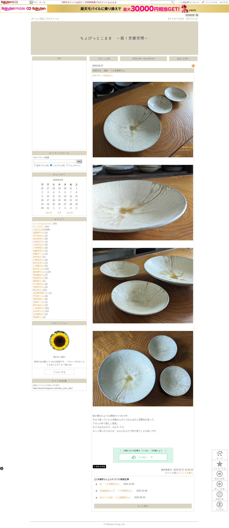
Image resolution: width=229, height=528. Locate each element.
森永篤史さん (39, 305)
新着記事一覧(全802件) (143, 58)
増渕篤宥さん (39, 299)
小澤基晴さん (39, 248)
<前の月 (48, 213)
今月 (59, 213)
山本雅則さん (39, 314)
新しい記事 (220, 489)
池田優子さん (39, 232)
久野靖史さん (39, 260)
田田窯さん (38, 281)
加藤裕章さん (39, 251)
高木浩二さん (39, 269)
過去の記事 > (183, 58)
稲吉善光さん (39, 238)
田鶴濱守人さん (40, 272)
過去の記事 (220, 479)
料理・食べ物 (39, 2)
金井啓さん (38, 257)
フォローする (220, 468)
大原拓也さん (39, 245)
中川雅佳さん (39, 284)
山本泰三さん (39, 311)
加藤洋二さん (39, 254)
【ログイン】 (191, 18)
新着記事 (220, 499)
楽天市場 (224, 2)
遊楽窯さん (38, 317)
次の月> (70, 213)
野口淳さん (38, 290)
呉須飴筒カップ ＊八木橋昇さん (116, 490)
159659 (190, 15)
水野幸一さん (39, 302)
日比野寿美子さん (41, 293)
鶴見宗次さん (39, 278)
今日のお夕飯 (39, 229)
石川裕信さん (39, 235)
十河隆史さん (39, 266)
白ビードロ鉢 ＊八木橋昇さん (115, 497)
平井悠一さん (39, 296)
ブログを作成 (211, 2)
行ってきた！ (39, 226)
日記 (42, 18)
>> (189, 2)
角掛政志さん (39, 275)
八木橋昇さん (39, 308)
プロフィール (52, 18)
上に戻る (220, 509)
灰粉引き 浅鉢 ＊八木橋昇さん (109, 70)
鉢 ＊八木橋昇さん (109, 484)
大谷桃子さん (39, 242)
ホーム (34, 18)
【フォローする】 (176, 18)
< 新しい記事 (103, 58)
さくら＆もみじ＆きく (43, 223)
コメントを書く (185, 472)
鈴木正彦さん (39, 263)
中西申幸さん (39, 287)
